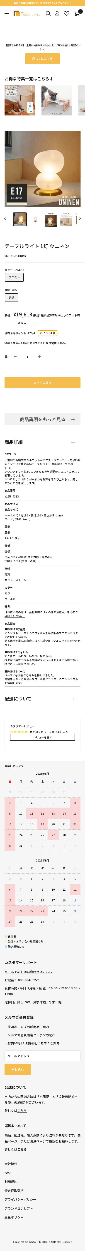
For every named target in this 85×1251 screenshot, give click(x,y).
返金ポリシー (14, 1217)
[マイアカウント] (57, 13)
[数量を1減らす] (15, 357)
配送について (18, 698)
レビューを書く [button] (42, 737)
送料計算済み (49, 315)
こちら (22, 1110)
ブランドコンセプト (19, 1208)
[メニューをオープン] (7, 13)
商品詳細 (14, 442)
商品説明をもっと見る (42, 419)
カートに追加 (42, 382)
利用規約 (11, 1181)
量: (6, 356)
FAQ (8, 1172)
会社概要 (11, 1163)
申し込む (17, 1069)
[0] (77, 13)
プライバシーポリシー (20, 1199)
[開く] (48, 13)
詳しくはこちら (42, 58)
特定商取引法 (14, 1190)
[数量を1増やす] (39, 357)
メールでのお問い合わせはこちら (28, 972)
